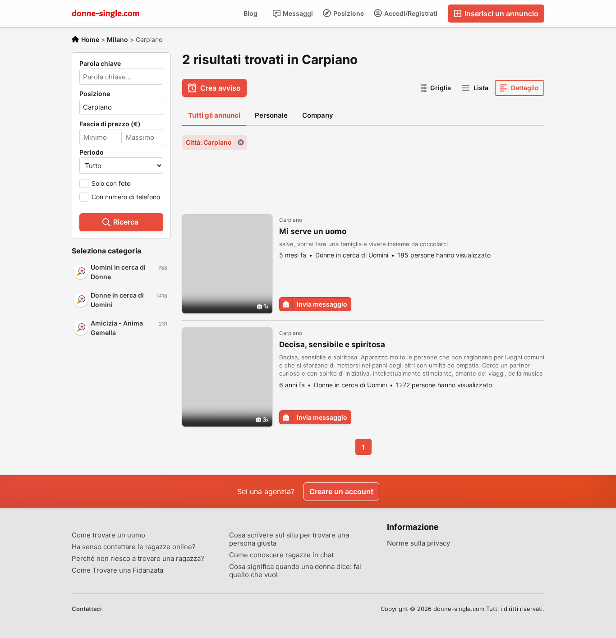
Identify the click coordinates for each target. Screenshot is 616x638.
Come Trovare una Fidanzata (117, 570)
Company (317, 115)
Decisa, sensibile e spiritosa (332, 344)
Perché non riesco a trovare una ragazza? (138, 559)
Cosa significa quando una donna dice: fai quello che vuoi (295, 571)
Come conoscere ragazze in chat (281, 555)
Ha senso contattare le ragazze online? (134, 547)
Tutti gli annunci (214, 115)
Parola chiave (100, 63)
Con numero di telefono (126, 197)
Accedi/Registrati (410, 13)
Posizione (348, 13)
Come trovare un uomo (108, 535)
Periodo (91, 152)
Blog (250, 13)
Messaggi (297, 13)
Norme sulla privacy (418, 543)
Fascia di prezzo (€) (110, 124)
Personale (271, 115)
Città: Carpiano (209, 142)
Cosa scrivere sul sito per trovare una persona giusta (289, 539)
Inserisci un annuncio (500, 13)
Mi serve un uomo (312, 231)
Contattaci (86, 608)
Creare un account (341, 491)
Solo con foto (111, 183)
